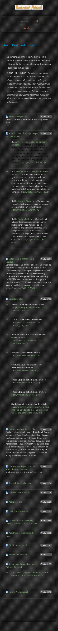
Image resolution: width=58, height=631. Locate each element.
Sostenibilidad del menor (20, 483)
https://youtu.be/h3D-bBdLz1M (25, 355)
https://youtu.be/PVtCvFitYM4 (21, 288)
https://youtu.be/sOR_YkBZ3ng (25, 382)
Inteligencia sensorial (18, 511)
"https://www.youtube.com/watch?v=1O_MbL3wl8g (26, 342)
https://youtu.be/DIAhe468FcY (25, 209)
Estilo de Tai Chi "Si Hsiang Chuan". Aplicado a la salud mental (21, 522)
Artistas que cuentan (18, 554)
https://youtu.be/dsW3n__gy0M (35, 191)
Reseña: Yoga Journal (18, 591)
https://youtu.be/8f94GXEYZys (25, 370)
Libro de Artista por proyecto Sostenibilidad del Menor (20, 468)
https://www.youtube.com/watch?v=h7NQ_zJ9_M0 (26, 324)
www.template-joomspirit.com (57, 621)
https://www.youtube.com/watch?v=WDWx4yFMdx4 (27, 309)
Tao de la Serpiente (17, 116)
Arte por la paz (15, 501)
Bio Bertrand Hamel (18, 545)
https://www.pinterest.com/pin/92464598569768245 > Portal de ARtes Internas (30, 574)
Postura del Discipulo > (26, 201)
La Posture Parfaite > (25, 219)
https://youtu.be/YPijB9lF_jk (33, 162)
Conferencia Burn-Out (19, 492)
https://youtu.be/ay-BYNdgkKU (25, 394)
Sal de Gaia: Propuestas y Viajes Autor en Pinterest (21, 565)
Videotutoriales (16, 298)
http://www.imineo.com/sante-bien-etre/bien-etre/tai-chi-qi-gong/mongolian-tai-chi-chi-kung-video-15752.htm (30, 409)
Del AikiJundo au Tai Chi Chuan (23, 429)
